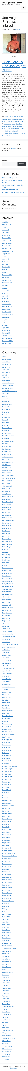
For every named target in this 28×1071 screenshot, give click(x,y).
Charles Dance (6, 467)
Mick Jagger (6, 782)
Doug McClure (6, 539)
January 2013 (6, 240)
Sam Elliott (5, 922)
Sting (4, 969)
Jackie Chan (6, 623)
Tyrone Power (6, 1020)
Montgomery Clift (7, 792)
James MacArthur (7, 634)
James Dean (6, 628)
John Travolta (6, 679)
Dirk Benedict (6, 525)
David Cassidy (6, 499)
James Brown (6, 626)
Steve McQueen (7, 964)
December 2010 (7, 306)
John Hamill (6, 671)
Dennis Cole (6, 512)
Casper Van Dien (7, 462)
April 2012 (5, 264)
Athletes (4, 396)
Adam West (6, 362)
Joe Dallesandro (7, 663)
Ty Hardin (5, 1017)
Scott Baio (5, 927)
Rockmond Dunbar (8, 901)
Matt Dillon (5, 753)
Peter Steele (6, 837)
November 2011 (7, 277)
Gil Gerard (5, 597)
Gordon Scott (6, 599)
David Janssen (7, 504)
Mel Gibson (5, 763)
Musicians (5, 798)
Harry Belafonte (7, 613)
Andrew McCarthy (8, 383)
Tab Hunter (5, 975)
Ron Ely (4, 909)
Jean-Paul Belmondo (8, 647)
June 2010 (5, 322)
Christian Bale (6, 473)
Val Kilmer (5, 1025)
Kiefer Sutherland (7, 710)
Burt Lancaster (7, 449)
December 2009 (7, 338)
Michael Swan (6, 779)
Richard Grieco (7, 864)
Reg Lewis (5, 845)
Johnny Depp (6, 684)
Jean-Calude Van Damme (10, 644)
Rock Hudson (6, 898)
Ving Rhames (6, 1035)
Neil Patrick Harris (8, 800)
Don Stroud (5, 536)
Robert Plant (6, 890)
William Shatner (7, 1049)
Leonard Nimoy (7, 724)
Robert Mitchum (7, 887)
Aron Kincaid (6, 393)
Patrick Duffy (6, 816)
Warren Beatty (6, 1041)
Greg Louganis (6, 605)
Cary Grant (5, 459)
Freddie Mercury (7, 573)
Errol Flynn (5, 562)
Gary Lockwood (7, 578)
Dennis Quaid (6, 515)
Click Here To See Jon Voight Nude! (14, 66)
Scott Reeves (6, 932)
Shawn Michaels (7, 943)
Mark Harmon (6, 745)
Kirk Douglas (6, 713)
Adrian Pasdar (6, 364)
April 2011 (5, 296)
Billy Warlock (6, 417)
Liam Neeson (6, 726)
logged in (13, 148)
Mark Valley (6, 747)
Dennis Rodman (7, 518)
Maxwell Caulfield (7, 761)
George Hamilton (7, 584)
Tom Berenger (6, 988)
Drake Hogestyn (7, 541)
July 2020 (5, 227)
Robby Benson (6, 874)
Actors (6, 117)
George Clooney (7, 581)
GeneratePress (14, 1068)
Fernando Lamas (7, 568)
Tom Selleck (6, 1001)
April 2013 (5, 232)
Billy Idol (4, 414)
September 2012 (7, 251)
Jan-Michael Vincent (8, 636)
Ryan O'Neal (6, 917)
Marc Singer (6, 742)
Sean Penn (5, 940)
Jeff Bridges (6, 650)
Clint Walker (6, 488)
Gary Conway (6, 576)
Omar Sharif (6, 808)
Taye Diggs (5, 977)
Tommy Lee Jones (8, 1006)
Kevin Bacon (6, 700)
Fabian (4, 565)
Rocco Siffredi (6, 895)
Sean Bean (5, 935)
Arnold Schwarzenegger (9, 391)
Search (4, 160)
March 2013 (6, 235)
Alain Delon (5, 377)
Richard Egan (6, 858)
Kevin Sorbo (6, 708)
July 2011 (5, 288)
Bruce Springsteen (8, 441)
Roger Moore (6, 906)
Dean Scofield (6, 510)
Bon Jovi (5, 420)
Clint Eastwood (7, 486)
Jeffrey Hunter (6, 655)
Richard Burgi (6, 848)
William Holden (7, 1046)
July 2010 (5, 320)
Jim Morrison (6, 658)
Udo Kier (5, 1022)
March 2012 (6, 267)
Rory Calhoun (6, 914)
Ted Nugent (6, 980)
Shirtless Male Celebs (9, 948)
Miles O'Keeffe (6, 790)
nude (13, 124)
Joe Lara (5, 665)
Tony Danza (6, 1012)
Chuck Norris (6, 483)
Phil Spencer (6, 840)
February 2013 (6, 238)
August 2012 (6, 254)
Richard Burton (7, 850)
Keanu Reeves (6, 695)
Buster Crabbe (6, 454)
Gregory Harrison (7, 607)
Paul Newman (6, 821)
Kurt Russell (6, 718)
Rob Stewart (6, 872)
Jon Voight (12, 117)
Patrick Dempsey (7, 813)
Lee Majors (5, 721)
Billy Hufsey (6, 412)
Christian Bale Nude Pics (10, 189)
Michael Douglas (7, 769)
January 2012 (6, 272)
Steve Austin (6, 954)
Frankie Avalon (7, 570)
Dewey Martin (6, 523)
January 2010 (6, 335)
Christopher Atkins (8, 475)
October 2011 (6, 280)
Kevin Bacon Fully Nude (9, 178)
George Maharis (7, 589)
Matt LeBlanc (6, 755)
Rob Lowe (5, 869)
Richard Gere (6, 861)
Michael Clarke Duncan (9, 766)
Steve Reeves (6, 967)
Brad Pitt (5, 425)
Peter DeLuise (6, 829)
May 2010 (5, 325)
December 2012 (7, 243)
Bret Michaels (6, 433)
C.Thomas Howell (7, 457)
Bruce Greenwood (8, 436)
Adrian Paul (6, 367)
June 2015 (5, 230)
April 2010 (5, 328)
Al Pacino (5, 375)
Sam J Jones (6, 924)
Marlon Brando (7, 750)
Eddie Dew (5, 552)
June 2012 (5, 259)
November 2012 (7, 246)
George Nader (6, 592)
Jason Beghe (6, 639)
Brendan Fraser (7, 428)
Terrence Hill (6, 983)
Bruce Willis (5, 444)
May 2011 (5, 293)
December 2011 (7, 275)
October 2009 (6, 343)
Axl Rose (5, 399)
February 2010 (6, 333)
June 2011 (5, 291)
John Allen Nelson (8, 668)
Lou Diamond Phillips (8, 734)
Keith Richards (6, 697)
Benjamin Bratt (7, 404)
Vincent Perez (6, 1033)
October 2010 (6, 312)
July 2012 (5, 256)
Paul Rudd (5, 824)
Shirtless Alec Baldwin (11, 131)
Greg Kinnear (6, 602)
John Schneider (7, 673)
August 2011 (6, 285)
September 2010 (7, 314)
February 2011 (6, 301)
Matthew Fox (6, 758)
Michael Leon (6, 774)
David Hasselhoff (7, 502)
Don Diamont (6, 531)
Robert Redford (7, 893)
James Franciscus (8, 631)
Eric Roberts (6, 557)
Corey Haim (6, 491)
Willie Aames (6, 1054)
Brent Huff (5, 430)
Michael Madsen (7, 776)
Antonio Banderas (8, 388)
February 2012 (6, 269)
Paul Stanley (6, 827)
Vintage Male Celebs (12, 3)
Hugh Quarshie (7, 621)
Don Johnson (6, 533)
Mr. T (4, 795)
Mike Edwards (6, 787)
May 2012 (5, 261)
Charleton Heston (7, 470)
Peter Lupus (6, 832)
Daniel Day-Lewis (7, 496)
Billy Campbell (6, 409)
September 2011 (7, 283)
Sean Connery (6, 938)
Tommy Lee (6, 1004)
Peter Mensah (6, 835)
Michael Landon (7, 771)
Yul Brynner (5, 1059)
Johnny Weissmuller (8, 687)
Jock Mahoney (6, 660)
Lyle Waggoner (7, 739)
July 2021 (5, 222)
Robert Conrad (7, 877)
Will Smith (5, 1043)
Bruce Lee (5, 438)
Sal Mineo (5, 919)
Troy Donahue (6, 1014)
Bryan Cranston (7, 446)
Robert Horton (6, 885)
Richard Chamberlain (8, 853)
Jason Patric (6, 642)
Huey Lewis (6, 618)
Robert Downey (7, 882)
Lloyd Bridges (6, 729)
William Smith (6, 1051)
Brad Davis (5, 422)
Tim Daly (5, 985)
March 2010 (6, 330)
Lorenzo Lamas (7, 732)
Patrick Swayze (7, 819)
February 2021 (6, 224)
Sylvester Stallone (8, 972)
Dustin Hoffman (7, 544)
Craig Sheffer (6, 494)
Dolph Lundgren (7, 528)
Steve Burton (6, 959)
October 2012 (6, 248)
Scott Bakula (6, 930)
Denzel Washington (8, 520)
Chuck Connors (7, 481)
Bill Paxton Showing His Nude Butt (13, 192)
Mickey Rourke (6, 784)
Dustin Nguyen (7, 547)
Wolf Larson (6, 1057)
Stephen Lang (6, 951)
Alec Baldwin (6, 380)
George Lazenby (7, 586)
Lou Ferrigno (6, 737)
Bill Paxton (5, 407)
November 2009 (7, 341)
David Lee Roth (7, 507)
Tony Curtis (5, 1009)
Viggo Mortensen (7, 1030)
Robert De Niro (7, 880)
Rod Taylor (5, 903)
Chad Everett (6, 465)
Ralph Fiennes (6, 843)
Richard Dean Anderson (9, 856)
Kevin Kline (5, 705)
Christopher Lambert (8, 478)
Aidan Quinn (6, 372)
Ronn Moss (5, 911)
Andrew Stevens (7, 385)
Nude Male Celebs (8, 806)
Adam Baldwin (6, 359)
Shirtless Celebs (12, 119)
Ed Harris (5, 549)
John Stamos (6, 676)
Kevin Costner (6, 702)
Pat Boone (5, 811)
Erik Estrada (6, 560)
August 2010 (6, 317)
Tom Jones (5, 996)
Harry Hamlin (6, 615)
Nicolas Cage (6, 803)
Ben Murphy (6, 401)
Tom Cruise (5, 990)
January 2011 (6, 304)
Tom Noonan (6, 998)
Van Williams (6, 1027)
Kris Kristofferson (7, 716)
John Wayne (6, 681)
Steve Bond (6, 956)
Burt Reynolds (6, 451)
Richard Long (6, 866)
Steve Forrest (6, 961)
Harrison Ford (6, 610)
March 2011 (5, 298)
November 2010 (7, 309)
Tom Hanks (5, 993)
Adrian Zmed (6, 370)
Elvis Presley (6, 555)
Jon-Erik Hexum (7, 692)
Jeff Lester (5, 652)
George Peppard (7, 594)
